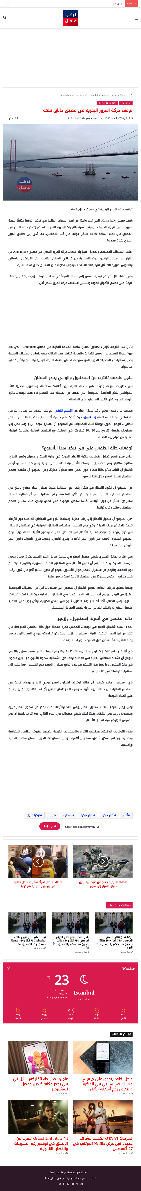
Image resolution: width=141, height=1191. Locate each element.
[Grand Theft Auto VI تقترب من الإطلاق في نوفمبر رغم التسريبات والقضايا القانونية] (38, 1117)
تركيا (51, 815)
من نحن (60, 1178)
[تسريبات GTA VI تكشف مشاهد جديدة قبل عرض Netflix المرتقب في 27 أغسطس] (103, 1117)
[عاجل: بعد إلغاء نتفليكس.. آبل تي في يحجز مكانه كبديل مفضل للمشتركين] (38, 1057)
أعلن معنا (50, 1178)
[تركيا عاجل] (70, 18)
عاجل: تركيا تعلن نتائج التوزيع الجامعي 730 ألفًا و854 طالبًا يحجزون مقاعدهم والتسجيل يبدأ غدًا (71, 942)
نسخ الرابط (50, 826)
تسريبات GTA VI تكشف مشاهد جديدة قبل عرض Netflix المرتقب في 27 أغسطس (103, 1143)
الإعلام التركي (64, 410)
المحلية (68, 815)
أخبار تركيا (115, 95)
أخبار (125, 815)
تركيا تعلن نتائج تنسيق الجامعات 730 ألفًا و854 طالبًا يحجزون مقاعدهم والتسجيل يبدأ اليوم (115, 942)
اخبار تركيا (87, 815)
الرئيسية (125, 95)
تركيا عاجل (33, 815)
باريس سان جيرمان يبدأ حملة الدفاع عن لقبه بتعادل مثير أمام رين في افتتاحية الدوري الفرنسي (75, 3)
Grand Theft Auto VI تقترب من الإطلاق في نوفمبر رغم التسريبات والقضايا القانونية (41, 1143)
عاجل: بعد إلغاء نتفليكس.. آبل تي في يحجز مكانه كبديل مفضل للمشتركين (40, 1084)
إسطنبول (90, 417)
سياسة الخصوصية (76, 1178)
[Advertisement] (70, 58)
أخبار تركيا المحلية (107, 103)
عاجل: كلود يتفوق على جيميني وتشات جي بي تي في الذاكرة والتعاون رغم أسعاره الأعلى (107, 1084)
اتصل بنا (92, 1178)
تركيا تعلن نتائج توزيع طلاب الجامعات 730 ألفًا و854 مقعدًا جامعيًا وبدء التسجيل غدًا (28, 941)
